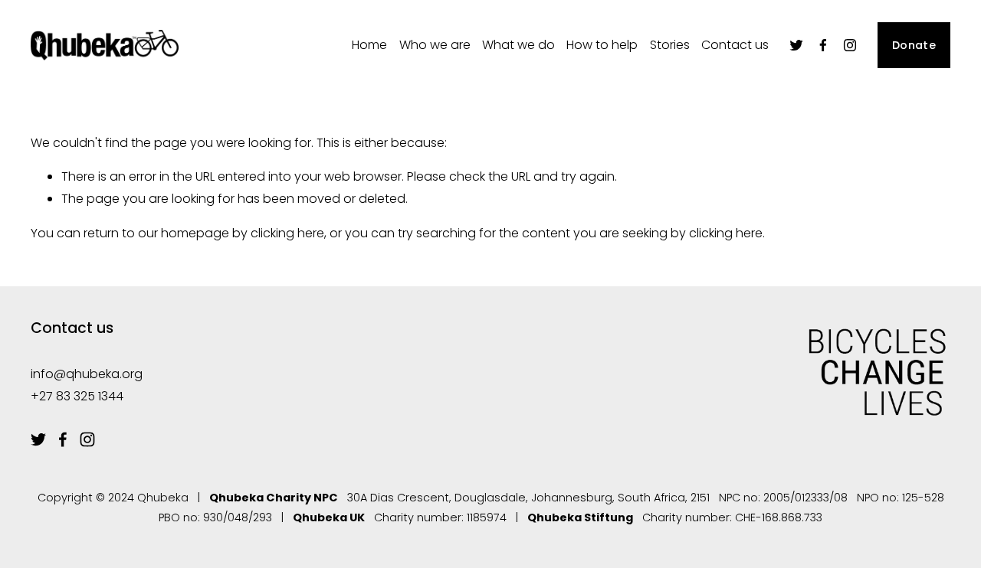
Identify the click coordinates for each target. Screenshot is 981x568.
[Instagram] (850, 45)
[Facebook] (823, 45)
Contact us (735, 45)
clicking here (287, 233)
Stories (670, 45)
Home (369, 45)
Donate (914, 45)
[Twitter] (796, 45)
